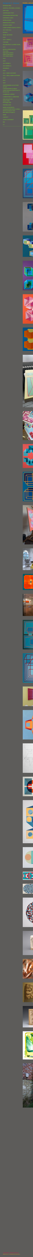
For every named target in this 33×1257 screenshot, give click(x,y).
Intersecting (8, 5)
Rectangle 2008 (7, 102)
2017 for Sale (7, 30)
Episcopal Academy (8, 53)
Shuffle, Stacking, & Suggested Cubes (12, 8)
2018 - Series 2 (8, 39)
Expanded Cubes (8, 18)
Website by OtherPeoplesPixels (11, 1254)
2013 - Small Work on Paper (12, 75)
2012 (4, 78)
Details (5, 32)
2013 (4, 70)
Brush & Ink (6, 92)
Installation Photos (10, 49)
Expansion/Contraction (11, 15)
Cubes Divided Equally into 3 (12, 27)
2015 (4, 61)
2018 (4, 37)
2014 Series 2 (7, 63)
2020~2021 (6, 10)
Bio (4, 122)
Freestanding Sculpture (12, 85)
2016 (4, 58)
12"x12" (5, 87)
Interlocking (8, 20)
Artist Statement (9, 119)
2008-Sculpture (8, 99)
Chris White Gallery (8, 56)
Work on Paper (8, 35)
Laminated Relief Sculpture (10, 88)
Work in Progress (9, 107)
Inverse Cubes (8, 25)
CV (4, 124)
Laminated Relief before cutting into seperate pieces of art (12, 109)
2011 (4, 80)
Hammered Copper (9, 94)
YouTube (6, 42)
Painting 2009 (8, 105)
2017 (4, 47)
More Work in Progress (9, 112)
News (5, 115)
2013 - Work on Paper (10, 73)
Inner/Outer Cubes (9, 22)
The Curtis (6, 51)
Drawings (6, 68)
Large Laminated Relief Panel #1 (12, 90)
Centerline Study (9, 13)
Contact (6, 117)
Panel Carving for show (9, 110)
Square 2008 (6, 101)
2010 (4, 83)
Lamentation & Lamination (12, 97)
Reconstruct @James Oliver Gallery (12, 44)
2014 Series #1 (8, 66)
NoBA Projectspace (8, 54)
